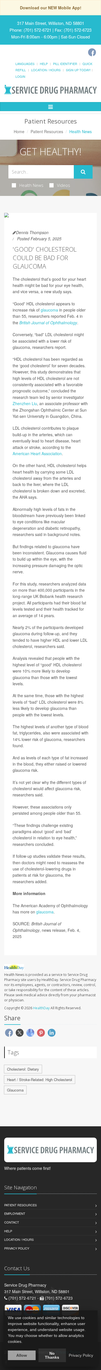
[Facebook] (92, 52)
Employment (14, 1213)
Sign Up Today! (78, 70)
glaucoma (49, 310)
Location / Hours (46, 70)
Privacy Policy (16, 1248)
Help (44, 63)
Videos (63, 185)
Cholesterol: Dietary (23, 1069)
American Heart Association (37, 453)
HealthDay (41, 1008)
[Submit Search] (83, 172)
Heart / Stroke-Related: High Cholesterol (39, 1079)
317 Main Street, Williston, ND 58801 (50, 23)
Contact (11, 1222)
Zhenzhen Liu (25, 403)
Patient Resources (47, 131)
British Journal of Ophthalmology (48, 322)
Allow (21, 1355)
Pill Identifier (65, 63)
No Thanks (52, 1355)
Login (20, 76)
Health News (31, 185)
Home (19, 131)
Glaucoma (15, 1090)
